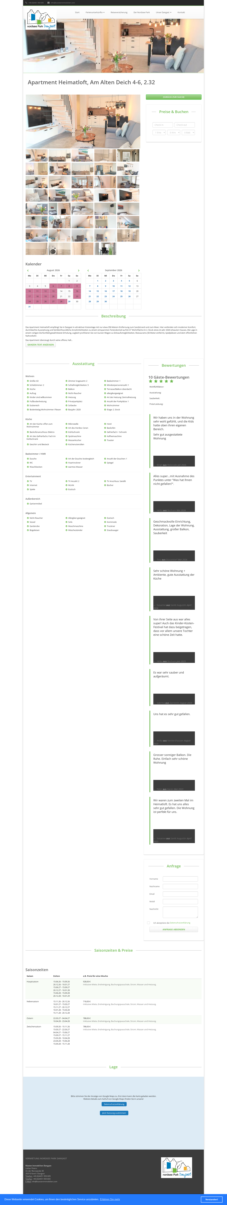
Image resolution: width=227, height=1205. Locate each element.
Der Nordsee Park (142, 12)
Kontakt (181, 12)
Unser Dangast (162, 12)
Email (151, 894)
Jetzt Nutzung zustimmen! (114, 1113)
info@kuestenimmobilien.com (62, 3)
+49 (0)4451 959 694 (41, 1179)
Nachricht (153, 909)
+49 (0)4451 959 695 (36, 3)
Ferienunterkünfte (94, 12)
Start (77, 12)
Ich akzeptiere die (161, 922)
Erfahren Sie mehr (110, 1199)
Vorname (153, 878)
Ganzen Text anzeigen (40, 344)
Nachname (154, 886)
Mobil (152, 901)
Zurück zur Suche (174, 96)
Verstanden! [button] (211, 1199)
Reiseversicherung (119, 12)
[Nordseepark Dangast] (45, 10)
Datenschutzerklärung (180, 922)
